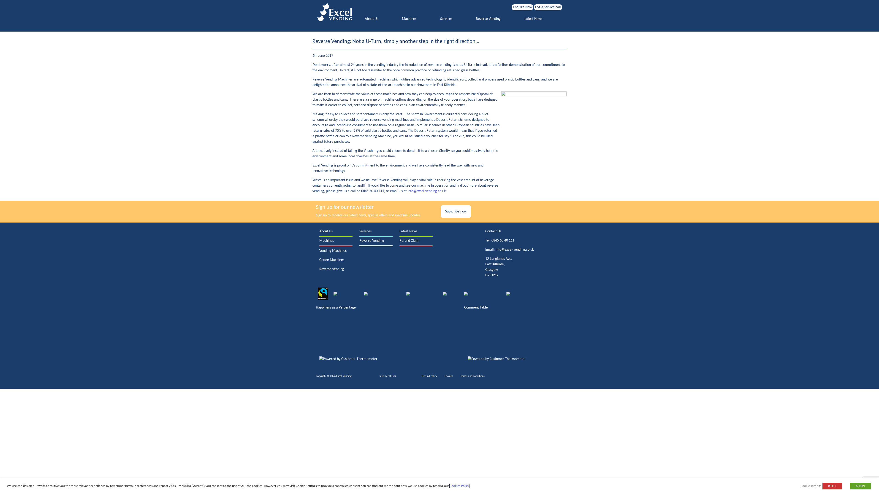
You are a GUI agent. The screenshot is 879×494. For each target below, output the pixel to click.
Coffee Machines (331, 260)
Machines (409, 19)
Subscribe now (456, 211)
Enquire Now (522, 7)
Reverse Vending (488, 19)
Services (446, 19)
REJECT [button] (832, 486)
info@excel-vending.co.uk (426, 191)
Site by (388, 376)
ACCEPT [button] (860, 486)
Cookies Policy (459, 486)
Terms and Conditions (473, 376)
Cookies (449, 376)
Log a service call (548, 7)
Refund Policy (429, 376)
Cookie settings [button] (810, 486)
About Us (371, 19)
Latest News (533, 19)
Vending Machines (333, 251)
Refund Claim (409, 241)
